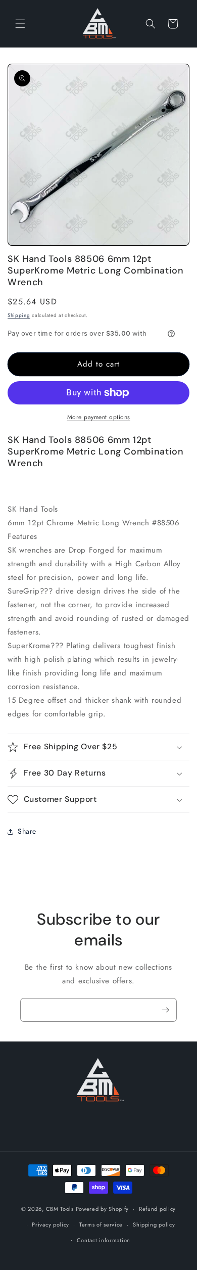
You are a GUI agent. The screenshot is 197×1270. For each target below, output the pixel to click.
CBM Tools (60, 1209)
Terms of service (101, 1224)
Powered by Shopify (102, 1209)
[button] (20, 24)
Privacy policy (50, 1224)
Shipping (19, 315)
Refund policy (157, 1209)
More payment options (98, 417)
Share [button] (27, 831)
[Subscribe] (165, 1010)
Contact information (103, 1240)
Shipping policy (154, 1224)
